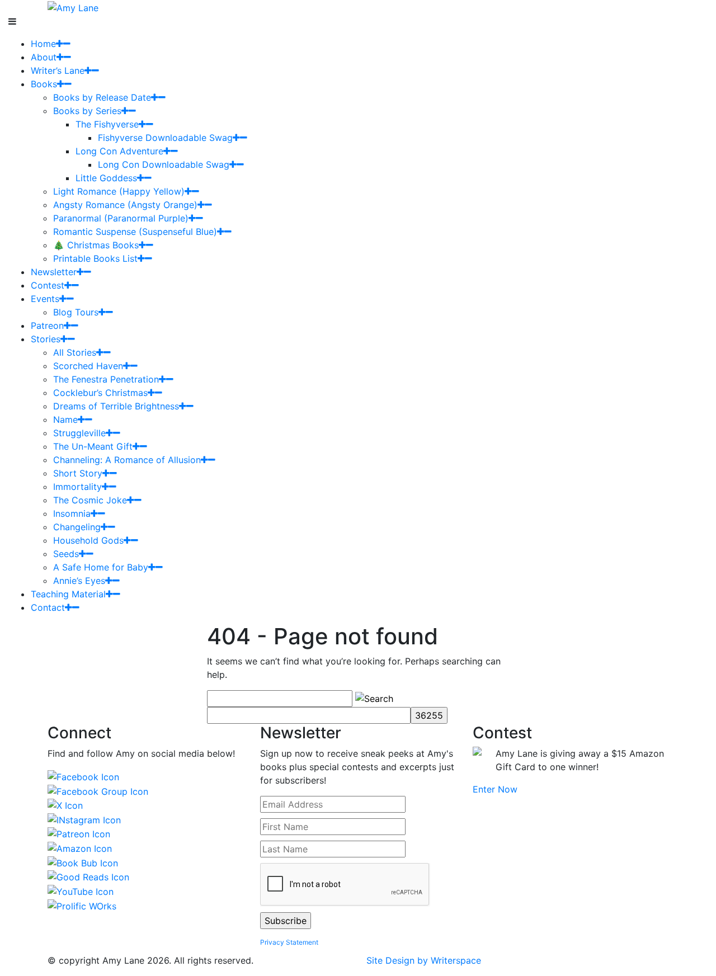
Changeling (77, 526)
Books (44, 83)
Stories (45, 339)
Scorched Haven (88, 365)
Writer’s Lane (57, 70)
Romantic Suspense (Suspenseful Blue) (135, 231)
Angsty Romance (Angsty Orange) (125, 204)
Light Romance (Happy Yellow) (119, 191)
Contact (48, 607)
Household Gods (88, 540)
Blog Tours (75, 312)
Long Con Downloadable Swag (163, 164)
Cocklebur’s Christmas (100, 392)
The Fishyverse (107, 124)
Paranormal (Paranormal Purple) (121, 218)
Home (43, 43)
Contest (47, 285)
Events (45, 298)
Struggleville (79, 433)
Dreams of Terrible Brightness (116, 406)
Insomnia (72, 513)
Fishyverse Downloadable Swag (165, 137)
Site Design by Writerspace (423, 960)
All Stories (74, 352)
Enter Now (495, 789)
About (43, 57)
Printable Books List (95, 258)
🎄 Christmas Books (96, 245)
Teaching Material (68, 594)
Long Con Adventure (119, 151)
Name (65, 419)
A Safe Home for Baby (100, 567)
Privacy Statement (289, 942)
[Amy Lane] (73, 6)
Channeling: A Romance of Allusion (127, 459)
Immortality (77, 486)
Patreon (47, 325)
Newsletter (54, 271)
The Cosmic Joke (90, 500)
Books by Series (87, 110)
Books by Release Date (102, 97)
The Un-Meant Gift (93, 446)
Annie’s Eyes (79, 580)
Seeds (66, 553)
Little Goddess (106, 177)
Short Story (77, 473)
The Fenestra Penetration (106, 379)
